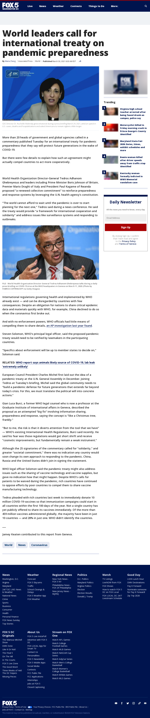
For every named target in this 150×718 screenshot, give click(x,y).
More (114, 6)
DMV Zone (7, 645)
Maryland (6, 586)
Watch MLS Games (61, 678)
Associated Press (25, 61)
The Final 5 (7, 653)
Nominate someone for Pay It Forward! (136, 590)
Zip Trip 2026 (133, 595)
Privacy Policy (129, 241)
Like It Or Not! (9, 649)
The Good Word (10, 667)
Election (81, 589)
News (21, 545)
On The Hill (7, 656)
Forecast (31, 579)
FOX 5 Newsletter (35, 659)
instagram (133, 703)
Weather (33, 575)
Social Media (33, 666)
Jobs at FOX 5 (33, 683)
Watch (106, 575)
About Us (33, 632)
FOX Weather (33, 599)
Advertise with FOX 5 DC (37, 641)
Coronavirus (39, 545)
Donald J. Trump (85, 596)
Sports (5, 602)
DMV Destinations (136, 582)
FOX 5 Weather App (36, 595)
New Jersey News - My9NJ (61, 592)
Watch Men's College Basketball (62, 664)
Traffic (30, 586)
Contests (31, 669)
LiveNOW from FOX (111, 582)
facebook (122, 703)
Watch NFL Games (61, 639)
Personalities (33, 655)
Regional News (62, 575)
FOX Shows (107, 586)
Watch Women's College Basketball (61, 670)
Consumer (7, 609)
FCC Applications (35, 676)
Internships (32, 680)
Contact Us (32, 652)
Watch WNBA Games (62, 674)
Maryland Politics (85, 582)
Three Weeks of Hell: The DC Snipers (12, 671)
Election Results (84, 593)
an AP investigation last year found (69, 325)
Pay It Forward (134, 586)
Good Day (133, 575)
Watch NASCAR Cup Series (61, 654)
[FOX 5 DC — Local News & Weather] (12, 6)
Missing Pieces (9, 676)
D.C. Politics (82, 579)
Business (6, 606)
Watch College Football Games (59, 644)
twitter (127, 703)
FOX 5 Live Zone (10, 663)
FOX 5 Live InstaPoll (36, 636)
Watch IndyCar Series (62, 659)
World (37, 61)
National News (9, 595)
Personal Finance (10, 616)
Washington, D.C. (10, 579)
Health (5, 613)
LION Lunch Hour (135, 579)
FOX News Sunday (11, 620)
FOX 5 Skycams (34, 582)
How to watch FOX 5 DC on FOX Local (112, 590)
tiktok (139, 703)
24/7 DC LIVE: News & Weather (11, 590)
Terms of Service (127, 243)
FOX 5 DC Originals (8, 633)
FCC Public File (34, 673)
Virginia (5, 582)
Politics (82, 575)
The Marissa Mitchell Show (12, 641)
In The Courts (8, 660)
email (145, 703)
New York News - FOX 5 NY (60, 580)
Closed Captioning (36, 687)
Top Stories (7, 623)
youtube (116, 703)
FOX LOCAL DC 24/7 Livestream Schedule (112, 597)
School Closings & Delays (36, 590)
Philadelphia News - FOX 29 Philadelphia (61, 586)
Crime (5, 599)
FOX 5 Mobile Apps (36, 662)
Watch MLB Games (61, 649)
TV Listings (107, 579)
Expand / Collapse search (146, 6)
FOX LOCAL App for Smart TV (36, 647)
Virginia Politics (84, 586)
